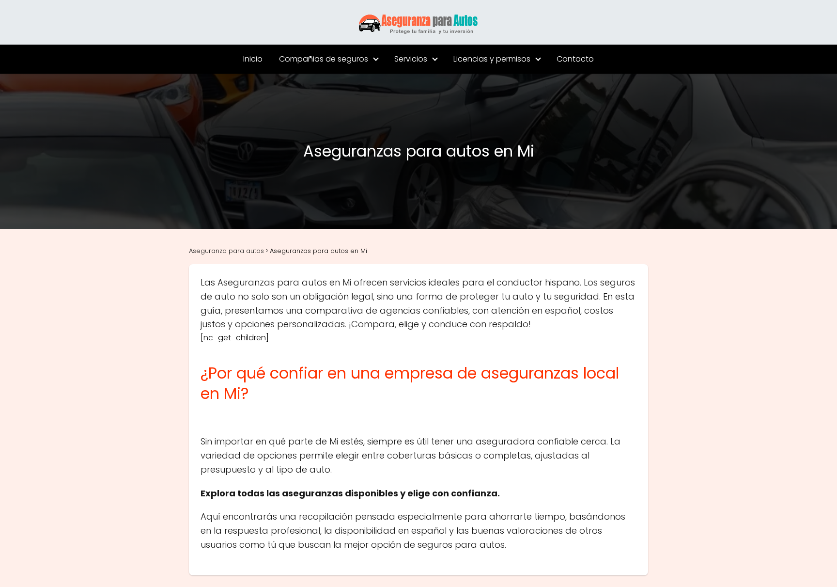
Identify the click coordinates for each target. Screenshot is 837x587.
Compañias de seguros (323, 58)
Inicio (253, 58)
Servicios (410, 58)
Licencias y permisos (491, 58)
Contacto (575, 58)
